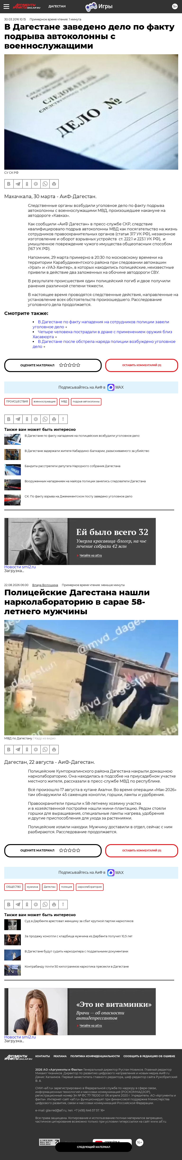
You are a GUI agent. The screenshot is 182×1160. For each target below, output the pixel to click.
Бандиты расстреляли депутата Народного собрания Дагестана (72, 466)
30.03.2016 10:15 (15, 19)
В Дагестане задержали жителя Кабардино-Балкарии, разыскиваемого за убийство (87, 451)
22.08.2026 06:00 (16, 585)
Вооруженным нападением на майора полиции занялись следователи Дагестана (85, 481)
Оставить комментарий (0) (141, 365)
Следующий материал (93, 1147)
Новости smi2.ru (20, 567)
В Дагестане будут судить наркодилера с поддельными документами (76, 951)
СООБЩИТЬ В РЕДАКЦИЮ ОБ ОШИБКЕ (149, 1056)
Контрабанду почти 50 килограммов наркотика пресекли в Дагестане (77, 966)
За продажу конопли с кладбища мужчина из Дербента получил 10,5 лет (78, 936)
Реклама (60, 1056)
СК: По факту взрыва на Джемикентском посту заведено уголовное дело (78, 496)
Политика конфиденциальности (95, 1056)
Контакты (42, 1056)
